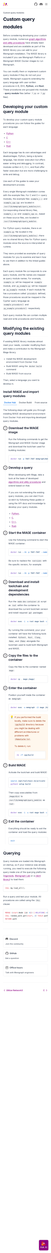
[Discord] (41, 4)
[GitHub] (35, 4)
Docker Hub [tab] (10, 402)
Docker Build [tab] (25, 402)
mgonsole (9, 875)
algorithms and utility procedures (24, 482)
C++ (8, 141)
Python (9, 133)
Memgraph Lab (22, 875)
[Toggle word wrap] (39, 458)
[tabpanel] (25, 626)
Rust (8, 146)
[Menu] (46, 4)
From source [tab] (41, 402)
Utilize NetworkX (14, 990)
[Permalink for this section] (30, 111)
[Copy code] (44, 458)
